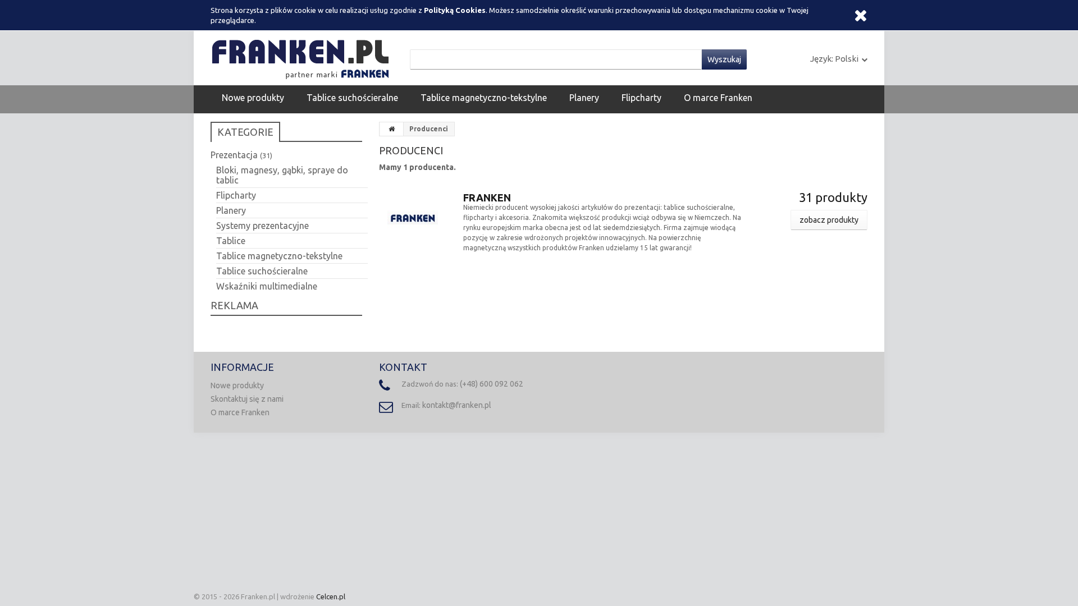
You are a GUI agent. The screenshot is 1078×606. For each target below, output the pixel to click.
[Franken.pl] (303, 57)
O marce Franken (718, 98)
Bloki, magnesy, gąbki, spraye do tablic (282, 175)
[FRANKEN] (412, 214)
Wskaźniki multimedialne (266, 286)
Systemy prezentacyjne (262, 226)
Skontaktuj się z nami (247, 398)
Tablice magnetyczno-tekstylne (484, 98)
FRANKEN (487, 197)
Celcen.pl (330, 596)
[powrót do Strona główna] (392, 129)
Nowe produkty (253, 98)
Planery (584, 98)
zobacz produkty (829, 219)
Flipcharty (641, 98)
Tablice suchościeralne (352, 98)
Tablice (230, 241)
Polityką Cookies (455, 10)
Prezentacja (241, 155)
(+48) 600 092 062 (491, 383)
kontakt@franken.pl (456, 405)
